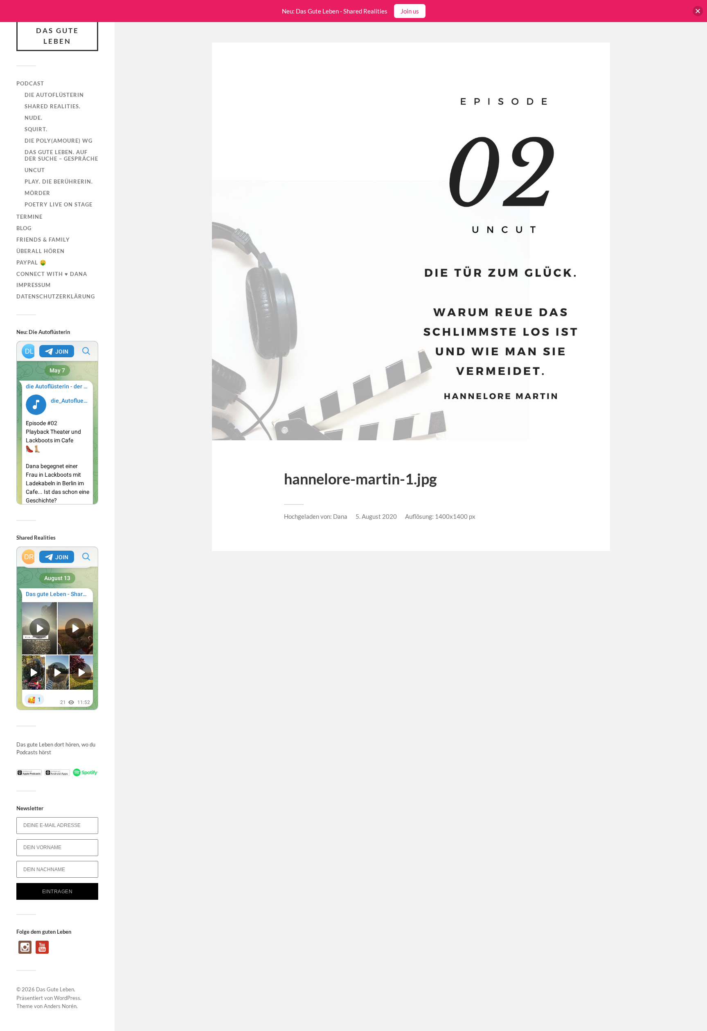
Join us (410, 11)
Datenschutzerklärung (55, 296)
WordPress (67, 998)
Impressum (33, 285)
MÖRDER (37, 193)
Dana (340, 516)
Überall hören (40, 251)
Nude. (34, 117)
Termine (29, 216)
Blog (24, 228)
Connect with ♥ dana (51, 274)
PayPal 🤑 (31, 262)
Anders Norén (60, 1006)
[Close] (698, 11)
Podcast (30, 83)
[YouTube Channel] (42, 951)
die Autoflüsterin (54, 95)
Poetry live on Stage (58, 204)
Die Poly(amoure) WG (58, 140)
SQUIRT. (36, 129)
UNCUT (35, 170)
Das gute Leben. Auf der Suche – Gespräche (61, 155)
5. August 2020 (376, 516)
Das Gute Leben (57, 35)
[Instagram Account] (25, 951)
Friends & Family (43, 239)
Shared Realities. (53, 106)
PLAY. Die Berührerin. (59, 181)
